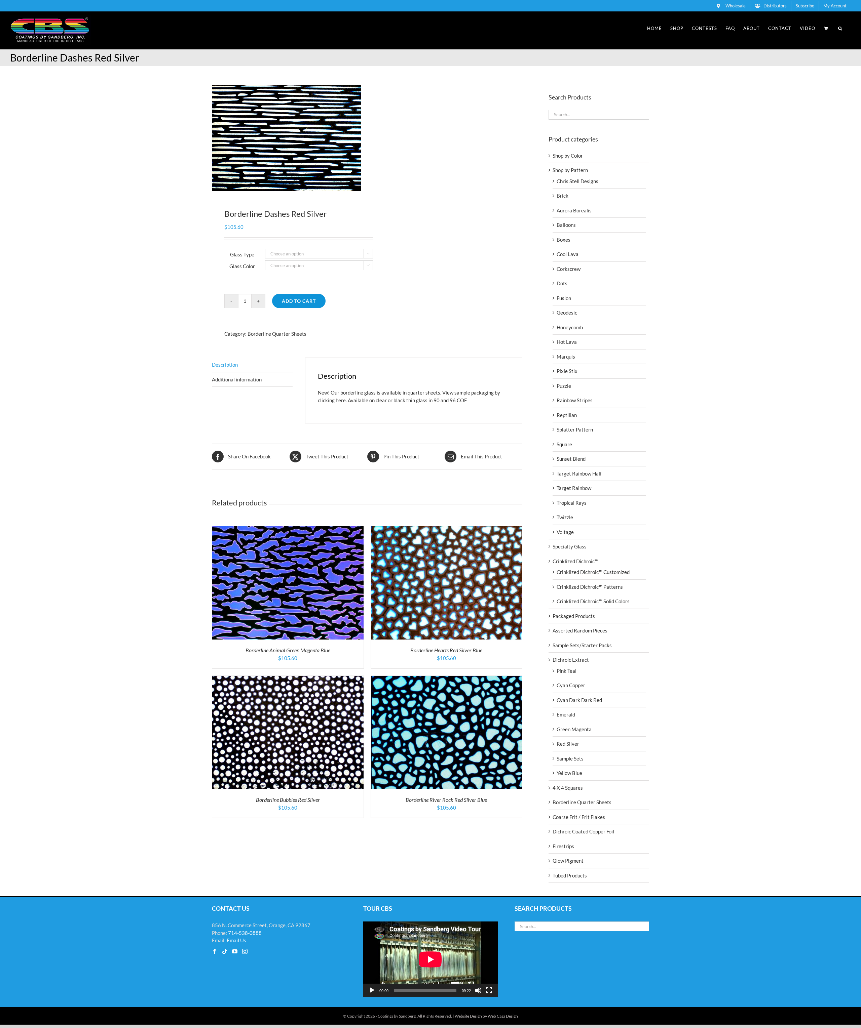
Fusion (564, 298)
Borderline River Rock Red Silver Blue (446, 799)
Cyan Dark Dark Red (579, 700)
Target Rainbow (574, 488)
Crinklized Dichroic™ (575, 561)
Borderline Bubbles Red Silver (288, 799)
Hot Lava (567, 342)
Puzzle (564, 386)
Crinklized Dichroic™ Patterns (590, 587)
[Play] (372, 990)
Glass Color (242, 266)
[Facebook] (214, 951)
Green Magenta (574, 729)
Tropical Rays (572, 503)
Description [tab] (225, 365)
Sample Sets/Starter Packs (582, 645)
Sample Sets (570, 758)
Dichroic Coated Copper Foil (583, 831)
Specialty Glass (570, 546)
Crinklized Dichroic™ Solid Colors (593, 601)
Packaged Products (574, 616)
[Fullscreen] (489, 990)
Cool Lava (567, 254)
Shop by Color (568, 156)
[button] (840, 28)
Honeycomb (570, 327)
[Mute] (478, 990)
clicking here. (332, 400)
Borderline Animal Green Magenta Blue (288, 650)
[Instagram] (245, 951)
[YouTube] (234, 951)
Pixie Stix (567, 371)
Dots (562, 283)
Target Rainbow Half (579, 473)
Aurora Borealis (574, 210)
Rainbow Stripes (575, 400)
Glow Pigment (568, 861)
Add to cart (299, 301)
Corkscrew (569, 269)
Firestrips (563, 846)
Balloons (566, 225)
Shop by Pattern (570, 170)
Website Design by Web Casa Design (486, 1016)
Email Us (236, 940)
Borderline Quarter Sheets (277, 334)
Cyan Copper (571, 685)
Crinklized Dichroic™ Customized (593, 572)
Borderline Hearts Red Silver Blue (446, 650)
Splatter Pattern (575, 429)
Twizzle (565, 517)
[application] (430, 959)
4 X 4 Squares (568, 788)
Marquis (566, 357)
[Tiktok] (224, 951)
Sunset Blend (571, 459)
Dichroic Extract (571, 660)
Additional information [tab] (237, 379)
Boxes (563, 240)
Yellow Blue (569, 773)
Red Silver (568, 744)
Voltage (565, 532)
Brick (562, 196)
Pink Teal (566, 671)
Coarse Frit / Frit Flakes (579, 817)
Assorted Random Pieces (580, 630)
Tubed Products (570, 875)
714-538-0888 (245, 933)
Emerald (566, 714)
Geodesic (567, 313)
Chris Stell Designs (577, 181)
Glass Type (242, 254)
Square (564, 444)
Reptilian (567, 415)
